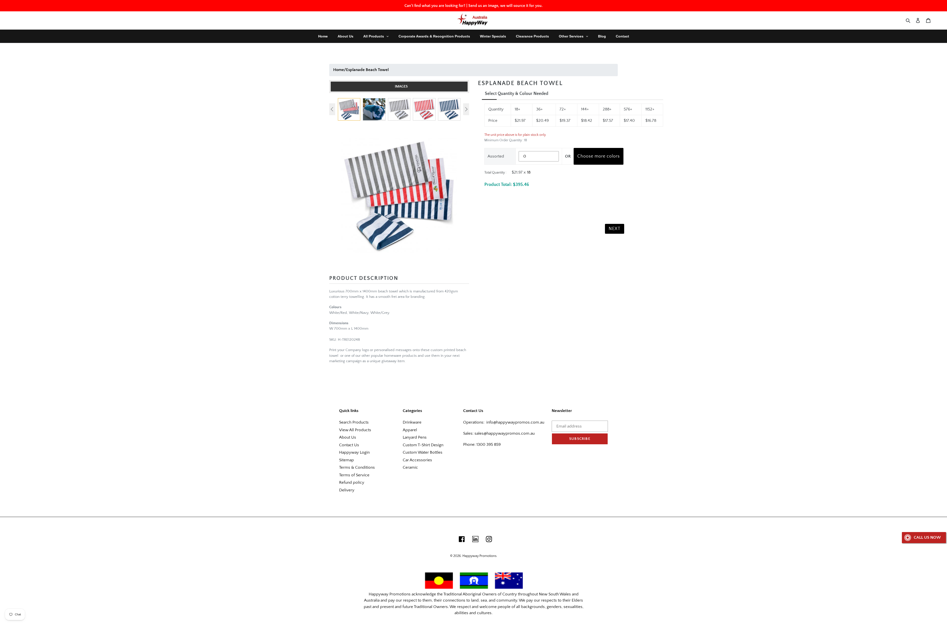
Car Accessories (417, 460)
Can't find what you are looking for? (434, 5)
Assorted (496, 156)
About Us (347, 437)
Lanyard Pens (415, 437)
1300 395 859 (488, 444)
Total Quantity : (495, 173)
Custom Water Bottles (422, 452)
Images (401, 86)
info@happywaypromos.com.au (515, 422)
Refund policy (351, 482)
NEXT (614, 228)
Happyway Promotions (479, 556)
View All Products (355, 430)
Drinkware (412, 422)
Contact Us (349, 445)
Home (338, 70)
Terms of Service (354, 475)
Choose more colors (598, 156)
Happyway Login (354, 452)
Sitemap (346, 460)
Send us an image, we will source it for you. (505, 5)
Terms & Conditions (357, 467)
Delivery (346, 490)
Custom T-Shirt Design (423, 445)
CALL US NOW (927, 537)
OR (568, 156)
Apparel (410, 430)
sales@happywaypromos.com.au (504, 433)
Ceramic (410, 467)
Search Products (354, 422)
